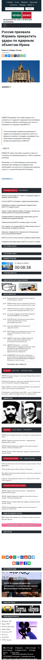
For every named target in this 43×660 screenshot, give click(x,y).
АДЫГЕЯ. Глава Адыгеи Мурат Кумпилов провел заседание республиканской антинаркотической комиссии (20, 339)
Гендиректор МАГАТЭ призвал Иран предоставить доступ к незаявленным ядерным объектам (20, 217)
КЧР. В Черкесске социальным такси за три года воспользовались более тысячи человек (21, 333)
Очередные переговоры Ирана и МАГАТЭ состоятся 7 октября (21, 242)
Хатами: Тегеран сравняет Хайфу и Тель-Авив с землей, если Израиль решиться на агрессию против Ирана (21, 212)
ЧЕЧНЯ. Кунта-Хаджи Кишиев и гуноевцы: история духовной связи (21, 436)
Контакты (13, 5)
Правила (24, 2)
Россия (19, 50)
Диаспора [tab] (15, 371)
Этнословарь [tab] (17, 430)
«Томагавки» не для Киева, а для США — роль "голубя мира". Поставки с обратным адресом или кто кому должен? (21, 393)
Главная (10, 2)
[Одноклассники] (12, 55)
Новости (5, 50)
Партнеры (33, 2)
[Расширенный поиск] (35, 8)
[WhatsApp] (21, 55)
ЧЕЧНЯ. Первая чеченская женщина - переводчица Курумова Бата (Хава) (18, 441)
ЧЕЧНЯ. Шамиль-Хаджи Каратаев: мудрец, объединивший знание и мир (21, 452)
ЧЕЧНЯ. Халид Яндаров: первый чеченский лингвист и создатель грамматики (19, 508)
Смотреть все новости (16, 364)
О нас (17, 2)
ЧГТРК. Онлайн (6, 640)
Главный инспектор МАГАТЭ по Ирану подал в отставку (19, 222)
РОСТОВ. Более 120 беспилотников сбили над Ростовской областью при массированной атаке (20, 320)
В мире (12, 50)
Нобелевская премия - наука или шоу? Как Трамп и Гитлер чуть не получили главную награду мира (21, 382)
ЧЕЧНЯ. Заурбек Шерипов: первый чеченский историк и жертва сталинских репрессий (20, 447)
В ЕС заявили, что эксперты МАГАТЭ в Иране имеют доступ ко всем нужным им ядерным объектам (21, 227)
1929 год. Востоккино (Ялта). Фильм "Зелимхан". (17, 469)
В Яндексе (19, 648)
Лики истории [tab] (29, 458)
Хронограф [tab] (27, 430)
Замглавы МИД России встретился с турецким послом (19, 327)
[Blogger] (3, 55)
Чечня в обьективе (8, 627)
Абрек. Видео (6, 629)
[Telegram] (24, 55)
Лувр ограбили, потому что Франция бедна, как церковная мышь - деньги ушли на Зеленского (21, 387)
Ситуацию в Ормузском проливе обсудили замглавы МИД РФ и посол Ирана (21, 314)
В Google (10, 648)
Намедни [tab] (7, 371)
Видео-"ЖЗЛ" (6, 624)
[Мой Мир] (6, 55)
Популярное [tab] (23, 190)
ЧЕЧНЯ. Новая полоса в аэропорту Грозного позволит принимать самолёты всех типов (21, 304)
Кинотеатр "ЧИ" (7, 632)
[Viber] (18, 55)
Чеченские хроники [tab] (11, 458)
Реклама (22, 5)
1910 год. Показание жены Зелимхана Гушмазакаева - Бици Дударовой (21, 464)
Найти (30, 9)
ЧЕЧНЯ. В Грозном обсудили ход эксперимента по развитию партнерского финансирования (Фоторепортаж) (21, 586)
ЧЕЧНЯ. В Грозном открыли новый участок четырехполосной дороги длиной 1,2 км (21, 309)
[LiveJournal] (15, 55)
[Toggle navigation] (5, 25)
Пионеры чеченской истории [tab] (14, 485)
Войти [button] (30, 5)
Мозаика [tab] (7, 430)
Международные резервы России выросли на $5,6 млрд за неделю (21, 299)
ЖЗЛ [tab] (21, 458)
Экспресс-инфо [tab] (27, 371)
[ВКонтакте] (9, 55)
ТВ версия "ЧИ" (7, 621)
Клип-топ (5, 635)
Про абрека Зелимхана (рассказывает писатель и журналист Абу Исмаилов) (21, 474)
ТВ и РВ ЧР (5, 637)
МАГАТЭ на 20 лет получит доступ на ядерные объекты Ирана (21, 238)
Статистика (14, 652)
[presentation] (38, 409)
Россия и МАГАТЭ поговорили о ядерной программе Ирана (20, 201)
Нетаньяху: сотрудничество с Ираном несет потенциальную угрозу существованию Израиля (20, 233)
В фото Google (30, 648)
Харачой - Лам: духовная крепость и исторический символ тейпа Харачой (21, 479)
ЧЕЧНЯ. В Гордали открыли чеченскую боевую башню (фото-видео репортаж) (21, 376)
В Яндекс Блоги (21, 650)
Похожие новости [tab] (10, 190)
